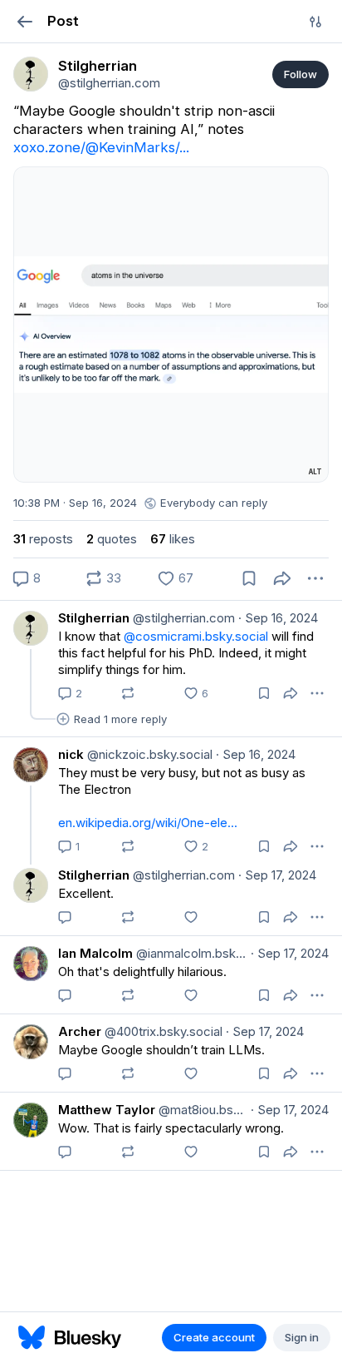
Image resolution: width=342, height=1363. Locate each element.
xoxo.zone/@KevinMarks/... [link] (101, 147)
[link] (30, 74)
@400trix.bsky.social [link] (161, 1031)
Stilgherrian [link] (93, 618)
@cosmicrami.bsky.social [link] (196, 636)
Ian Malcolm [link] (95, 953)
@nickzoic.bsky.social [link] (148, 754)
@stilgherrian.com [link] (182, 618)
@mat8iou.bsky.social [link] (201, 1110)
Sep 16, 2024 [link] (278, 618)
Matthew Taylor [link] (106, 1110)
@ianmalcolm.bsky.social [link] (190, 953)
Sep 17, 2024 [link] (277, 875)
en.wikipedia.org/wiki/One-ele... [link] (147, 822)
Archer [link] (79, 1031)
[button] (24, 21)
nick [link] (71, 754)
